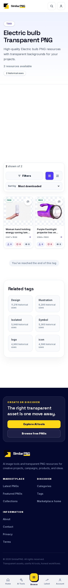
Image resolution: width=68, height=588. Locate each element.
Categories (44, 486)
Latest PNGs (11, 486)
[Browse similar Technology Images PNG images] (28, 201)
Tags (40, 493)
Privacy (8, 534)
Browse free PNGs (34, 433)
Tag (9, 23)
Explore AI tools (34, 424)
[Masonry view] (57, 176)
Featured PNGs (12, 493)
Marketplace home (49, 501)
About (6, 519)
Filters (26, 175)
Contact (8, 526)
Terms (7, 541)
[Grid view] (49, 176)
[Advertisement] (34, 120)
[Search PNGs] (52, 6)
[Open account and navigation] (61, 6)
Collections (10, 501)
